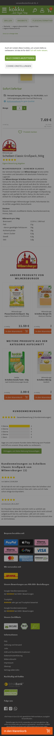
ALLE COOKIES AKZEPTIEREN (20, 58)
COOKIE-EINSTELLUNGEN (18, 65)
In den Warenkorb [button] (15, 731)
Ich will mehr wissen (38, 50)
